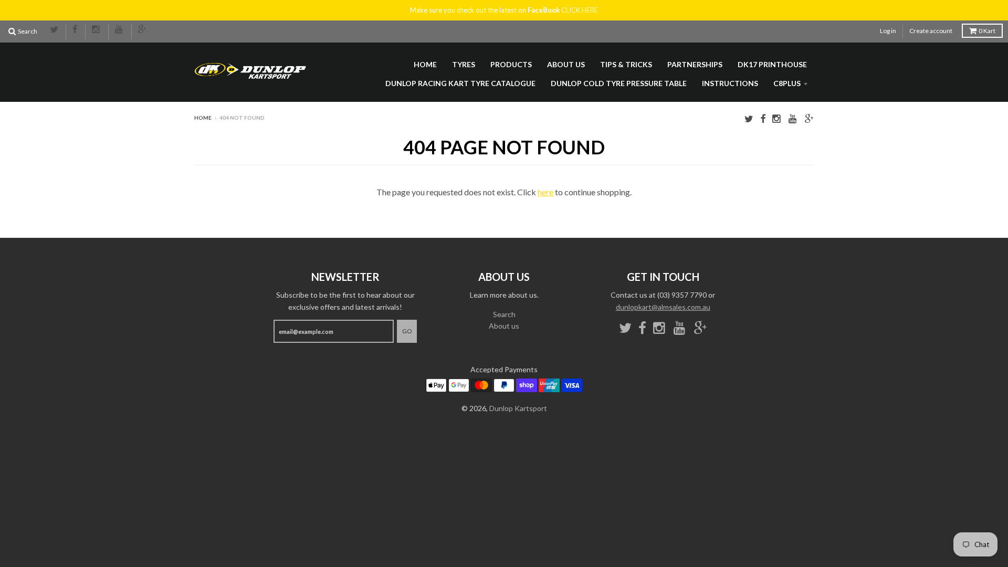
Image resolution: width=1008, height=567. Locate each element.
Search (504, 314)
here (545, 192)
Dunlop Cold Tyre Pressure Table (619, 83)
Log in (888, 31)
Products (511, 64)
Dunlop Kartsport (518, 408)
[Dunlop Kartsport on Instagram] (97, 30)
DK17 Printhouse (772, 64)
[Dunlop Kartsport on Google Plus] (143, 30)
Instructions (730, 83)
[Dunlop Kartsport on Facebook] (75, 30)
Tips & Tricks (626, 64)
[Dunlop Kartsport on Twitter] (54, 30)
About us (566, 64)
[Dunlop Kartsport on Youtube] (120, 30)
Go (407, 331)
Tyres (463, 64)
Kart (987, 31)
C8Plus (787, 83)
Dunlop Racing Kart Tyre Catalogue (460, 83)
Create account (930, 31)
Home (425, 64)
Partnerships (694, 64)
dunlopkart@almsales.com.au (663, 306)
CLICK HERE (579, 10)
